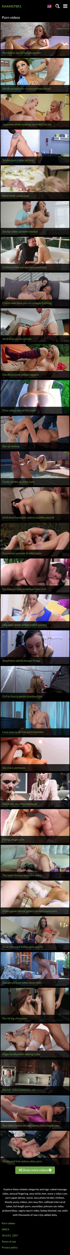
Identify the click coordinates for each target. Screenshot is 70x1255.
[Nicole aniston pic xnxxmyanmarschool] (35, 92)
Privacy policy (10, 1247)
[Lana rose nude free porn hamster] (35, 735)
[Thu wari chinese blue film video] (35, 878)
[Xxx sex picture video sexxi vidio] (35, 986)
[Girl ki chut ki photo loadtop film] (35, 699)
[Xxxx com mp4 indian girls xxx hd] (35, 950)
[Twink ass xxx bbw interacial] (35, 807)
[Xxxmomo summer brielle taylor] (35, 556)
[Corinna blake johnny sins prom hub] (35, 270)
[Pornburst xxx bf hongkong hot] (35, 56)
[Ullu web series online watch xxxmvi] (35, 628)
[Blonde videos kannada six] (35, 1093)
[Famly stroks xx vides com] (35, 485)
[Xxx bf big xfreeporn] (35, 1021)
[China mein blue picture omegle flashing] (35, 306)
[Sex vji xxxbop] (35, 449)
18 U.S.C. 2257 (10, 1235)
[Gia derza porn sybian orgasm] (35, 378)
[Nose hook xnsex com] (35, 199)
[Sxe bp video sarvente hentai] (35, 235)
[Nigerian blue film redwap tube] (35, 1057)
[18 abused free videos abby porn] (35, 1164)
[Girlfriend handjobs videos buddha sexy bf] (35, 520)
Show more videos (35, 1170)
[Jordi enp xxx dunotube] (35, 342)
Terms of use (9, 1241)
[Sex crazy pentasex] (35, 771)
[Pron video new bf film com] (35, 413)
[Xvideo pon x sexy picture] (35, 163)
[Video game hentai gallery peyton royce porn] (35, 914)
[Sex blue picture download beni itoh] (35, 592)
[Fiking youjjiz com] (35, 843)
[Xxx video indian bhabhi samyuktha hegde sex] (35, 1129)
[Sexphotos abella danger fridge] (35, 664)
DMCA (5, 1229)
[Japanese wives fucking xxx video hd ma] (35, 127)
